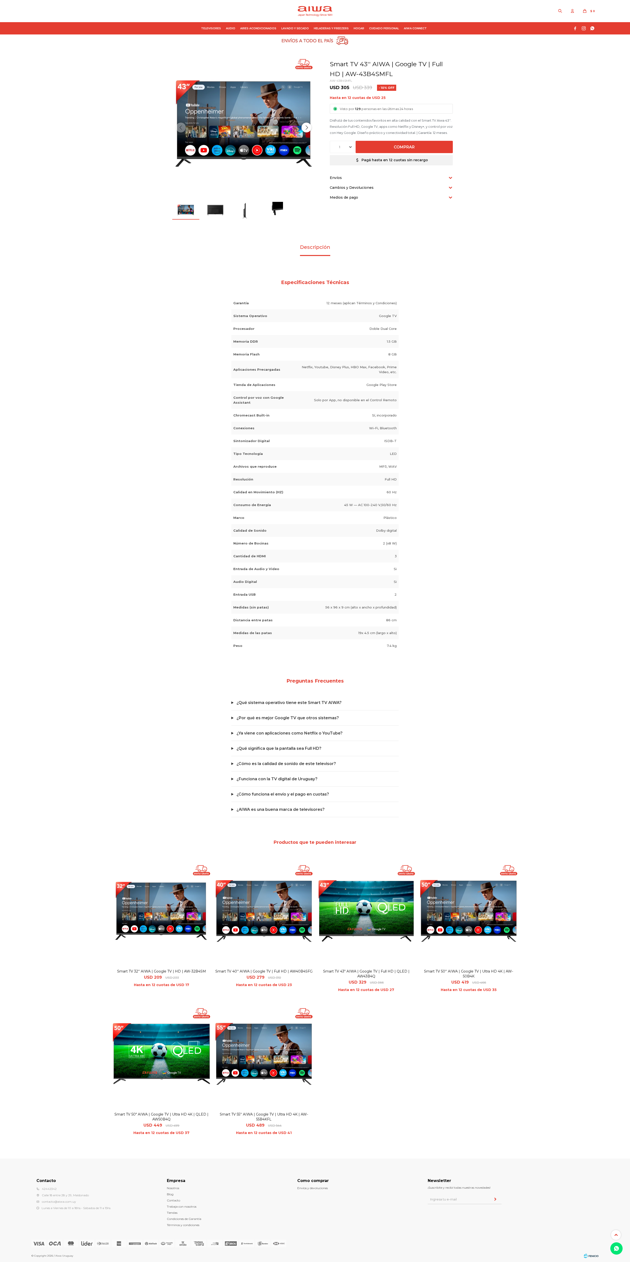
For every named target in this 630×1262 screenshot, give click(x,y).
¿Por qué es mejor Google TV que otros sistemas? (288, 718)
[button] (560, 11)
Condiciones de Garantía (184, 1219)
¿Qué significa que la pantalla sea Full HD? (279, 748)
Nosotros (173, 1188)
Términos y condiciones (183, 1225)
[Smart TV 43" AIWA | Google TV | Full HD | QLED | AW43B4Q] (366, 914)
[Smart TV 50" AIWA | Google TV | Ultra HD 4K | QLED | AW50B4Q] (161, 1057)
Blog (170, 1194)
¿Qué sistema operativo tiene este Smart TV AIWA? (289, 702)
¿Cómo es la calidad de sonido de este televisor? (286, 763)
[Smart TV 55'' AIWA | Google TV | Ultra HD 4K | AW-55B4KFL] (264, 1057)
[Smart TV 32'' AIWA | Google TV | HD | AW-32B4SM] (161, 914)
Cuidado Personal (384, 28)
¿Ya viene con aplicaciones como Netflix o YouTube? (290, 733)
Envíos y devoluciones (312, 1188)
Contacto (173, 1200)
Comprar (404, 147)
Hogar (359, 28)
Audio (230, 28)
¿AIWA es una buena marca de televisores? (281, 809)
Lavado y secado (295, 28)
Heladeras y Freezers (331, 28)
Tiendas (172, 1212)
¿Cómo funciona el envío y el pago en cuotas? (283, 794)
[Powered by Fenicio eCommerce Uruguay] (591, 1256)
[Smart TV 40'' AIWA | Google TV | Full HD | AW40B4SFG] (264, 914)
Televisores (211, 28)
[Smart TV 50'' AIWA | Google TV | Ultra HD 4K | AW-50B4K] (468, 914)
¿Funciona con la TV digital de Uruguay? (277, 779)
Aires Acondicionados (258, 28)
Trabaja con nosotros (181, 1206)
